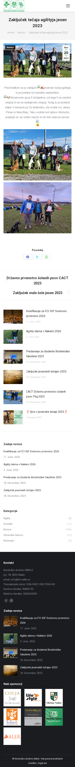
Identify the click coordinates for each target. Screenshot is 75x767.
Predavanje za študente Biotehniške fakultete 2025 (48, 354)
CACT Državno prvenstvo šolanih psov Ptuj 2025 (46, 394)
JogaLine (42, 763)
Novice (10, 47)
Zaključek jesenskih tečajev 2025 (46, 371)
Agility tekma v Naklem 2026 (43, 331)
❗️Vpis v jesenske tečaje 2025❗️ (47, 411)
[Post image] (13, 317)
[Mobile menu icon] (68, 5)
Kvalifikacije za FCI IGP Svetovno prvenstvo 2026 (46, 313)
